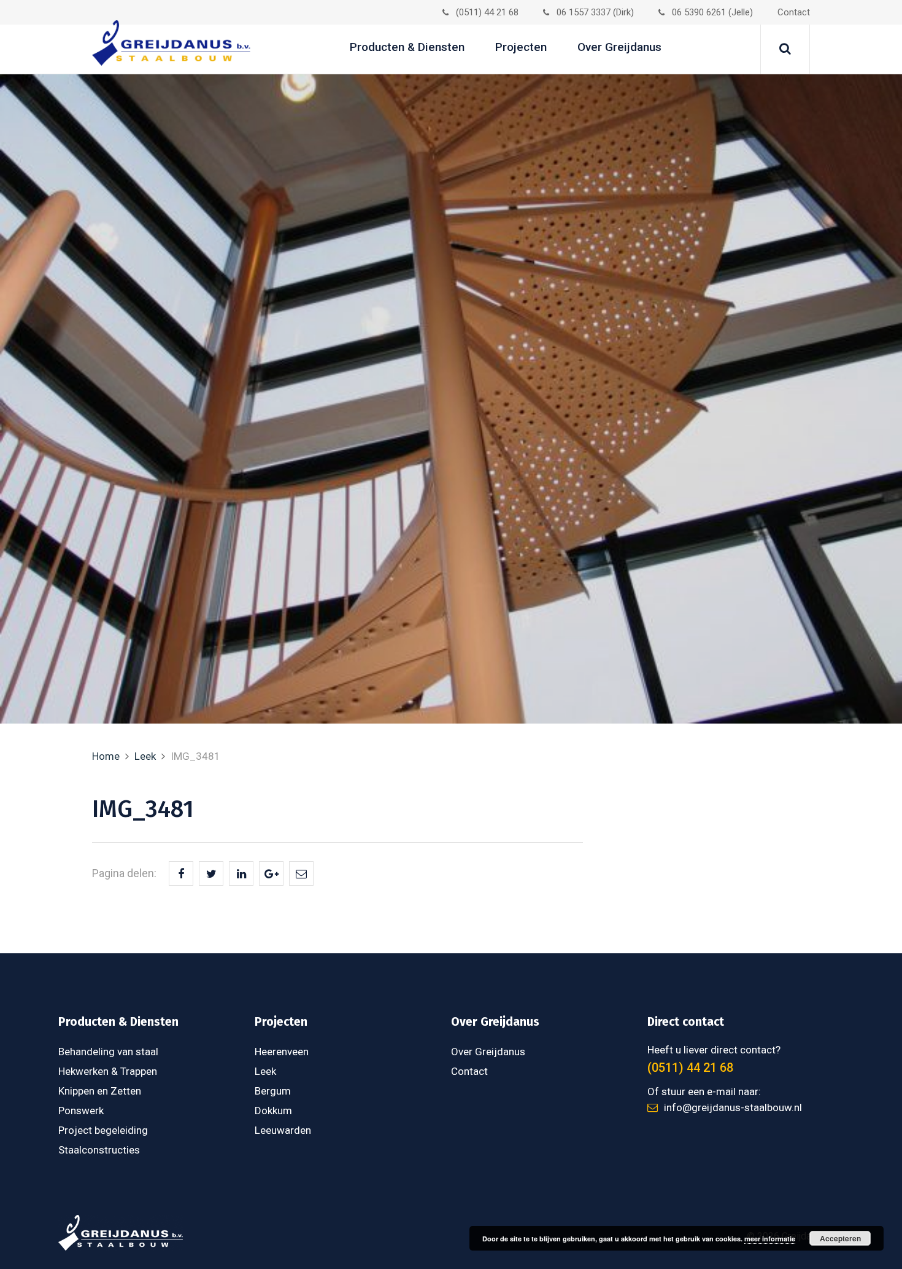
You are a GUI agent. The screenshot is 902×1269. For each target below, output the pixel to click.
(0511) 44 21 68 (487, 12)
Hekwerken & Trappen (107, 1071)
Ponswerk (81, 1110)
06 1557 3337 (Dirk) (595, 12)
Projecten (521, 47)
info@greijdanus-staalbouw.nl (733, 1107)
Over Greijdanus (619, 47)
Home (106, 756)
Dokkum (273, 1110)
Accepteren (840, 1238)
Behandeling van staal (108, 1051)
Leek (145, 756)
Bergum (273, 1091)
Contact (793, 12)
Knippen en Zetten (99, 1091)
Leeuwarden (283, 1130)
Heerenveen (282, 1051)
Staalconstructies (99, 1150)
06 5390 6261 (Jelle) (712, 12)
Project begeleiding (103, 1130)
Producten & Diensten (407, 47)
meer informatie (769, 1238)
